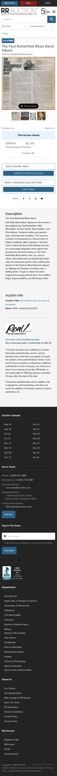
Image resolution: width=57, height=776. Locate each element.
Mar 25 (36, 448)
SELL (28, 3)
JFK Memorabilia (12, 615)
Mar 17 (36, 443)
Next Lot (49, 128)
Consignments (11, 754)
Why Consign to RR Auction (17, 698)
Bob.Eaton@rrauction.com (18, 506)
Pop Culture (10, 637)
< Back (5, 33)
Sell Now (8, 514)
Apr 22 (36, 457)
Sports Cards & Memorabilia (17, 670)
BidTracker (9, 744)
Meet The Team (11, 702)
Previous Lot (8, 128)
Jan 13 (36, 424)
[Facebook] (23, 198)
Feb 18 (36, 438)
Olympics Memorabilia (15, 633)
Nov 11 (7, 443)
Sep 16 (7, 424)
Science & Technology (14, 661)
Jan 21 (36, 429)
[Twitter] (29, 198)
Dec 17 (7, 457)
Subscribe (9, 550)
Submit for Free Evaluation (28, 173)
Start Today (28, 189)
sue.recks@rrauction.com (18, 487)
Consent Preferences (32, 771)
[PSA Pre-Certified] (18, 329)
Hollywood (9, 610)
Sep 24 (7, 429)
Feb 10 (36, 434)
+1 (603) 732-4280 (24, 480)
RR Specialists (11, 707)
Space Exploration (13, 666)
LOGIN (48, 3)
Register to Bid (11, 739)
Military (7, 629)
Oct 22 (7, 438)
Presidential (10, 642)
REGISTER (9, 3)
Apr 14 (36, 452)
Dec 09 (7, 452)
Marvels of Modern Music (16, 624)
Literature (9, 619)
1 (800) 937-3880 (17, 475)
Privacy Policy (10, 721)
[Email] (42, 198)
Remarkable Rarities (14, 652)
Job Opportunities (12, 693)
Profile (7, 749)
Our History (9, 688)
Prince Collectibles (13, 647)
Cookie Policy (10, 716)
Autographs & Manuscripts (17, 605)
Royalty (7, 656)
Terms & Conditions (13, 712)
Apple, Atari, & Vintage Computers (20, 601)
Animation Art (10, 596)
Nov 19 (7, 448)
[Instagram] (35, 198)
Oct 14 (7, 434)
